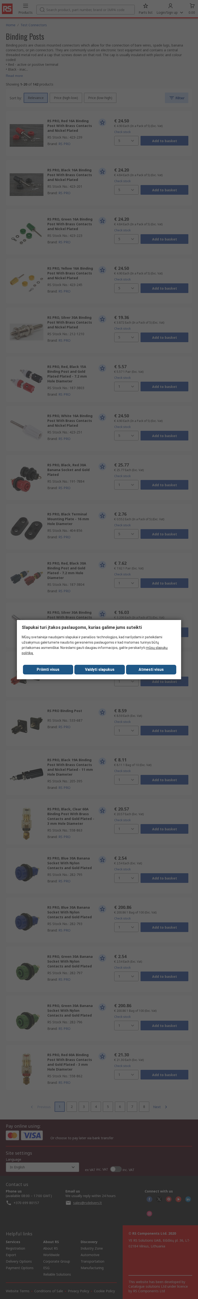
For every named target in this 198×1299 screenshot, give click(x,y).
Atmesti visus (151, 669)
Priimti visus (48, 669)
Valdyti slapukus (99, 669)
